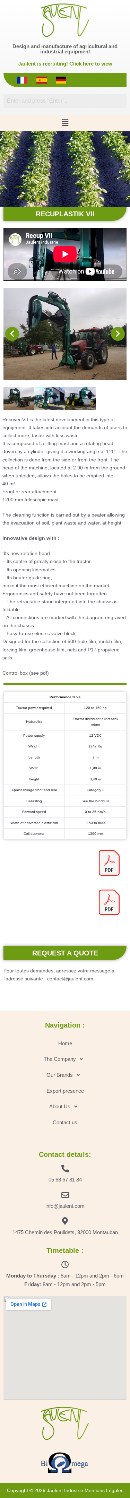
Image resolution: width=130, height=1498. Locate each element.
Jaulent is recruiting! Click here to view (65, 64)
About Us (59, 1106)
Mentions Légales (104, 1490)
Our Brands (59, 1075)
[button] (65, 122)
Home (65, 1043)
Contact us (65, 1122)
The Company (60, 1059)
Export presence (65, 1091)
